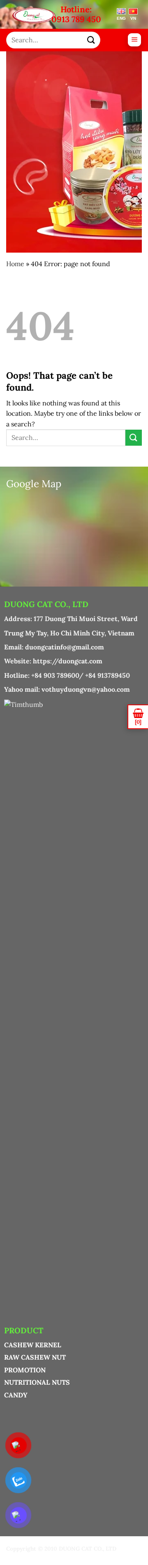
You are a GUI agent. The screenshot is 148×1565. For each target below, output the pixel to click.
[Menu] (134, 39)
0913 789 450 (76, 19)
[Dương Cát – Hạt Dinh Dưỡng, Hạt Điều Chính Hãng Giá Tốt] (34, 15)
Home (15, 264)
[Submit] (91, 40)
